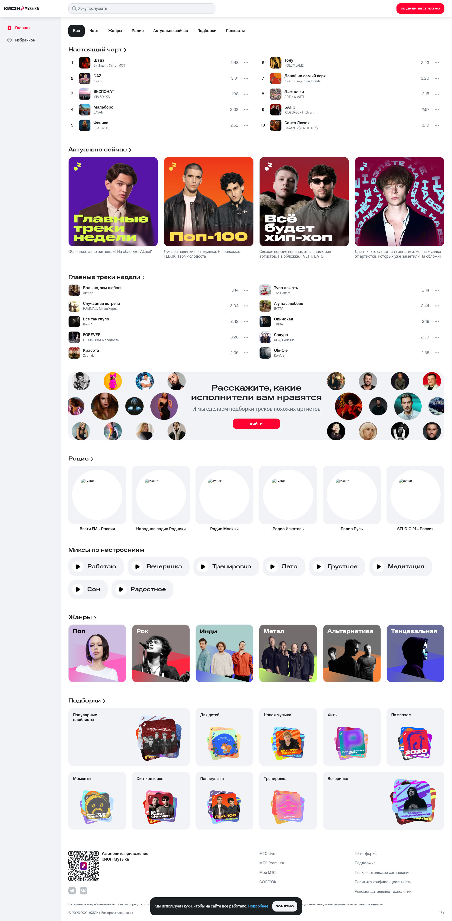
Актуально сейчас (170, 31)
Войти (256, 424)
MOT (121, 65)
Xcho (112, 65)
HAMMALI (90, 308)
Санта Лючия (297, 123)
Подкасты (235, 31)
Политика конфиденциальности (383, 882)
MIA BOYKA (101, 97)
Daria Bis (288, 340)
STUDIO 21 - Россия (415, 529)
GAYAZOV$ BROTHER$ (301, 128)
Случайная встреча (101, 303)
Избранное (25, 40)
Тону (288, 60)
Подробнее (258, 906)
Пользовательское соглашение (382, 872)
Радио (138, 31)
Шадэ (98, 60)
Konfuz (279, 355)
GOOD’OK (267, 882)
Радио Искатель (288, 529)
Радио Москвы (224, 529)
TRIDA (278, 324)
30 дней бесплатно (420, 9)
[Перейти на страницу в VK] (83, 890)
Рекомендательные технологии (383, 891)
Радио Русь (352, 529)
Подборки (206, 31)
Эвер (298, 81)
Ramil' (87, 324)
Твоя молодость (107, 340)
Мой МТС (267, 872)
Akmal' (88, 293)
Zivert (97, 81)
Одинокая (283, 319)
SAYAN (98, 112)
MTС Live (267, 854)
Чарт (94, 31)
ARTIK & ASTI (294, 97)
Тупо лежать (286, 288)
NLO (277, 340)
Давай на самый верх (305, 76)
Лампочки (294, 92)
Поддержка (365, 863)
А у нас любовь (288, 303)
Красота (91, 350)
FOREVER (92, 335)
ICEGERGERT (293, 112)
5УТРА (279, 308)
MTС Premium (271, 863)
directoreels (312, 81)
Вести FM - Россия (97, 529)
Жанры (115, 31)
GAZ (97, 76)
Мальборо (103, 107)
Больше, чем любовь (102, 288)
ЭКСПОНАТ (103, 92)
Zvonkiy (88, 355)
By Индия (100, 65)
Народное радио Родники (161, 529)
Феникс (100, 123)
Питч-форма (366, 854)
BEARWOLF (101, 128)
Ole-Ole (281, 350)
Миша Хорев (108, 308)
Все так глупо (96, 319)
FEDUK (88, 340)
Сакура (281, 335)
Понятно (284, 906)
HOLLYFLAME (294, 65)
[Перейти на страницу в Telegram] (72, 890)
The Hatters (282, 293)
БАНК (289, 107)
